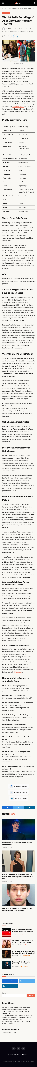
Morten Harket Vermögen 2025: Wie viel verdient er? (17, 1015)
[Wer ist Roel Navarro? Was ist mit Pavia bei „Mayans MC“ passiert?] (6, 954)
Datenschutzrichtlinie (18, 1057)
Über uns (24, 1054)
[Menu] (3, 3)
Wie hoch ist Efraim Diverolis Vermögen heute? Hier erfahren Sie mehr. (17, 909)
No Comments (13, 31)
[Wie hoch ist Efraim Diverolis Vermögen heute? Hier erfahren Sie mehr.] (18, 895)
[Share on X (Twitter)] (13, 36)
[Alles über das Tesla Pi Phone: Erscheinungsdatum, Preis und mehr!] (6, 932)
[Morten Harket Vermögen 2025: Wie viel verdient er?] (18, 829)
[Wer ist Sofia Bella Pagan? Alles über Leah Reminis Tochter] (18, 50)
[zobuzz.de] (18, 3)
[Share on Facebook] (10, 36)
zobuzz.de (11, 28)
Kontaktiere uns (13, 1054)
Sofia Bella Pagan (18, 106)
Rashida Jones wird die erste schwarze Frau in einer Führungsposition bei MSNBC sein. (18, 876)
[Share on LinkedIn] (17, 36)
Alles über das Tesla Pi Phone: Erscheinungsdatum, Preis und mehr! (22, 931)
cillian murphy (18, 672)
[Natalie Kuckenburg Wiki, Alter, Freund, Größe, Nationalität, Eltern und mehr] (6, 943)
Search (4, 993)
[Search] (34, 3)
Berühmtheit (6, 13)
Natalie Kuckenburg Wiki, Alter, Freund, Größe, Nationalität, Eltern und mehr (22, 942)
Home (3, 8)
